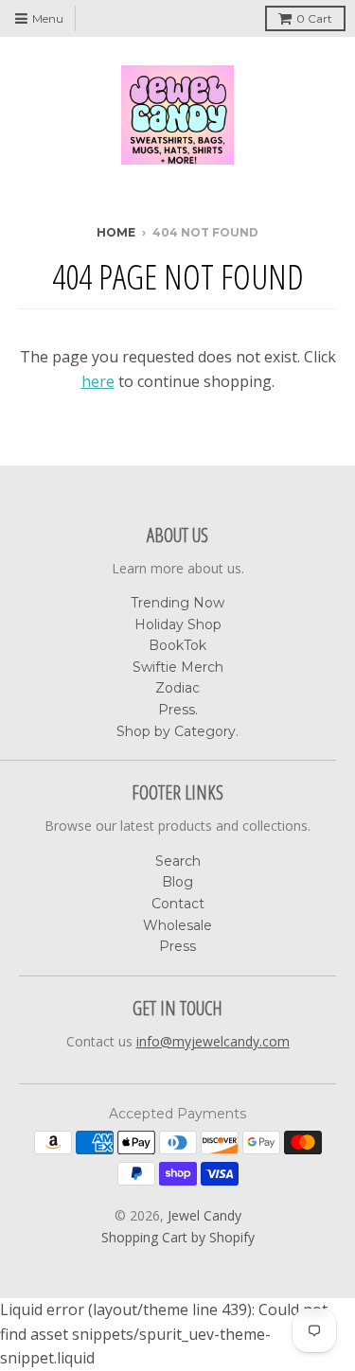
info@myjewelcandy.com (213, 1041)
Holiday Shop (178, 624)
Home (116, 232)
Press (177, 946)
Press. (178, 709)
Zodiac (177, 687)
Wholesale (177, 925)
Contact (177, 903)
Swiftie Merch (178, 667)
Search (178, 861)
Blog (177, 881)
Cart (314, 18)
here (98, 381)
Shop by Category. (177, 731)
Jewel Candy (204, 1215)
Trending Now (177, 602)
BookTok (177, 645)
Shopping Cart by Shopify (178, 1237)
